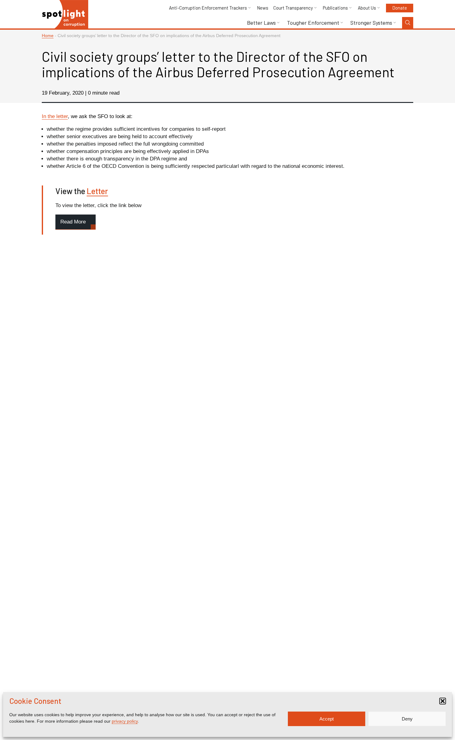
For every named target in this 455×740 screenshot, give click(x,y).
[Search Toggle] (407, 22)
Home (48, 35)
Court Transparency (293, 8)
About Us (367, 8)
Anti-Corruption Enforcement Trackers (208, 8)
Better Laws (261, 22)
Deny (407, 718)
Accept (326, 718)
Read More (73, 222)
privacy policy (125, 721)
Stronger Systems (371, 22)
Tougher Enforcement (313, 22)
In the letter (55, 116)
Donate (399, 8)
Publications (335, 8)
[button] (443, 701)
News (262, 8)
